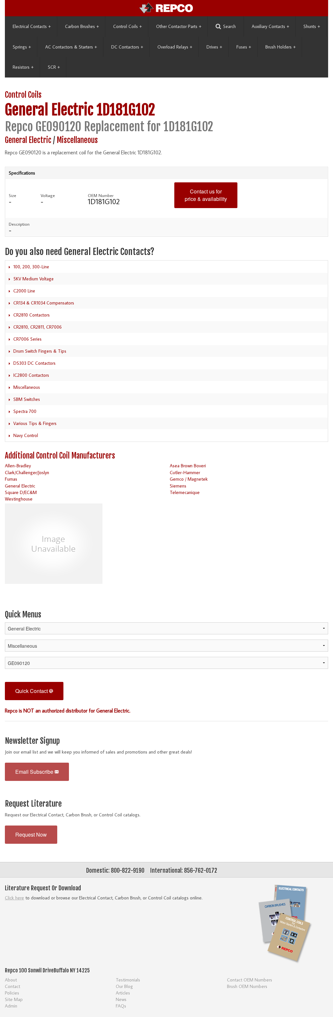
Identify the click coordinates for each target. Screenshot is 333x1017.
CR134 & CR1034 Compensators (43, 303)
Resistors (23, 67)
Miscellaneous (77, 140)
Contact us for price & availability (206, 195)
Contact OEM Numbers (249, 980)
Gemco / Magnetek (189, 479)
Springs (22, 47)
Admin (11, 1006)
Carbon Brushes (82, 26)
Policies (12, 993)
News (121, 999)
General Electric (49, 110)
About (11, 980)
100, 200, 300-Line (31, 267)
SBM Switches (26, 399)
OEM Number (100, 195)
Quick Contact (32, 691)
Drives (214, 47)
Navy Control (25, 435)
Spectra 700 (24, 411)
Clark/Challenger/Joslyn (27, 472)
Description (19, 224)
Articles (123, 993)
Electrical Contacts (32, 26)
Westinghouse (19, 499)
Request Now (31, 834)
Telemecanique (185, 492)
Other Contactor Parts (178, 26)
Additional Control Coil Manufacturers (60, 455)
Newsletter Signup (32, 741)
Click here (14, 898)
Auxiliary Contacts (270, 26)
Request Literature (33, 804)
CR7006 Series (27, 339)
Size (12, 195)
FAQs (121, 1006)
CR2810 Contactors (31, 315)
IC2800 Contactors (31, 375)
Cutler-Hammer (185, 472)
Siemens (178, 486)
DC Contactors (127, 47)
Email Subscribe (35, 771)
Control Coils (127, 26)
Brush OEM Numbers (247, 986)
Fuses (243, 47)
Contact (12, 986)
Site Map (14, 999)
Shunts (311, 26)
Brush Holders (280, 47)
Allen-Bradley (18, 465)
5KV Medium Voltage (33, 279)
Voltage (48, 195)
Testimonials (128, 980)
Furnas (11, 479)
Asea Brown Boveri (188, 465)
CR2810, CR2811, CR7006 (37, 327)
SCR (54, 67)
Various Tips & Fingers (35, 423)
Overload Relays (174, 47)
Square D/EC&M (21, 492)
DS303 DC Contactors (34, 363)
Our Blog (124, 986)
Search (229, 26)
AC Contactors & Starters (71, 47)
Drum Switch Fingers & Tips (39, 351)
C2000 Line (24, 291)
